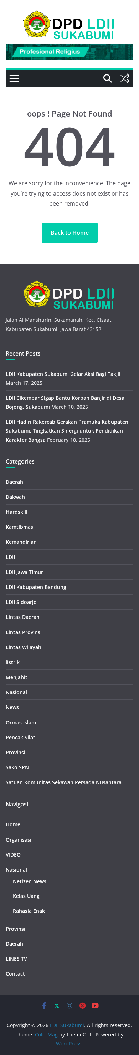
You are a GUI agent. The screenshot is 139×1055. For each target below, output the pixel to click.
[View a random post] (124, 78)
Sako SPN (17, 767)
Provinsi (15, 752)
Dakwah (15, 496)
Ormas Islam (21, 722)
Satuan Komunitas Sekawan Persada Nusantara (64, 782)
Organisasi (18, 839)
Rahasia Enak (29, 910)
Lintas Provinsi (24, 632)
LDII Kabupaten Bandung (36, 587)
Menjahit (16, 677)
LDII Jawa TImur (24, 572)
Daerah (14, 482)
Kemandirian (21, 541)
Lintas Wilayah (23, 647)
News (12, 707)
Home (13, 824)
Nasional (16, 692)
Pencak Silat (20, 737)
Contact (15, 973)
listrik (13, 662)
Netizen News (29, 881)
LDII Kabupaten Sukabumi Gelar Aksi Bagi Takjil (63, 374)
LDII (10, 557)
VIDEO (13, 854)
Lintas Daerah (23, 617)
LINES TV (16, 958)
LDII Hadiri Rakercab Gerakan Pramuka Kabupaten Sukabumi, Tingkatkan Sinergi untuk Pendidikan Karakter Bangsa (67, 430)
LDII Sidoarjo (21, 602)
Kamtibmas (19, 526)
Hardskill (16, 511)
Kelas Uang (26, 896)
